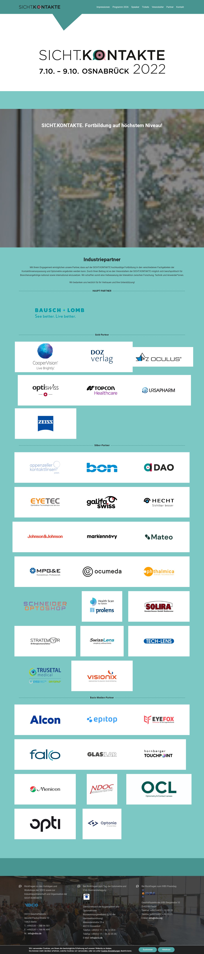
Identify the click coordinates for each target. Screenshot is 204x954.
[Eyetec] (45, 502)
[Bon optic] (102, 467)
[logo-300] (39, 7)
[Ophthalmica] (159, 571)
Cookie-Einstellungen (110, 951)
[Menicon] (45, 789)
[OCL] (159, 789)
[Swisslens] (102, 641)
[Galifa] (102, 502)
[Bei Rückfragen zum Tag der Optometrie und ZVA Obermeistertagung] (80, 886)
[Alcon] (45, 719)
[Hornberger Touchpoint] (159, 754)
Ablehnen (166, 949)
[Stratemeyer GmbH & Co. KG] (45, 641)
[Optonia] (102, 824)
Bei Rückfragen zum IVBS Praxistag (159, 886)
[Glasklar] (102, 754)
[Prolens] (102, 606)
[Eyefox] (159, 719)
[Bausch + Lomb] (59, 313)
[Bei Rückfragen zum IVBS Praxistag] (139, 886)
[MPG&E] (45, 571)
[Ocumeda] (102, 571)
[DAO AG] (159, 467)
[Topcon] (102, 390)
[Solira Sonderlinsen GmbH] (159, 606)
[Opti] (45, 824)
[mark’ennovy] (102, 537)
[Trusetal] (45, 676)
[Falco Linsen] (45, 754)
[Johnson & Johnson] (45, 537)
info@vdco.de (34, 933)
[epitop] (102, 719)
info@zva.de (96, 937)
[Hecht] (159, 502)
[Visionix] (102, 676)
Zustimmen (148, 949)
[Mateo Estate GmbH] (159, 537)
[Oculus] (158, 357)
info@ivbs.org (155, 918)
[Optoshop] (45, 606)
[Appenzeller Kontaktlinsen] (45, 467)
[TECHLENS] (159, 641)
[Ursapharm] (158, 390)
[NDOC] (102, 789)
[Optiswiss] (45, 390)
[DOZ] (102, 357)
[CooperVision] (45, 357)
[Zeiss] (45, 423)
